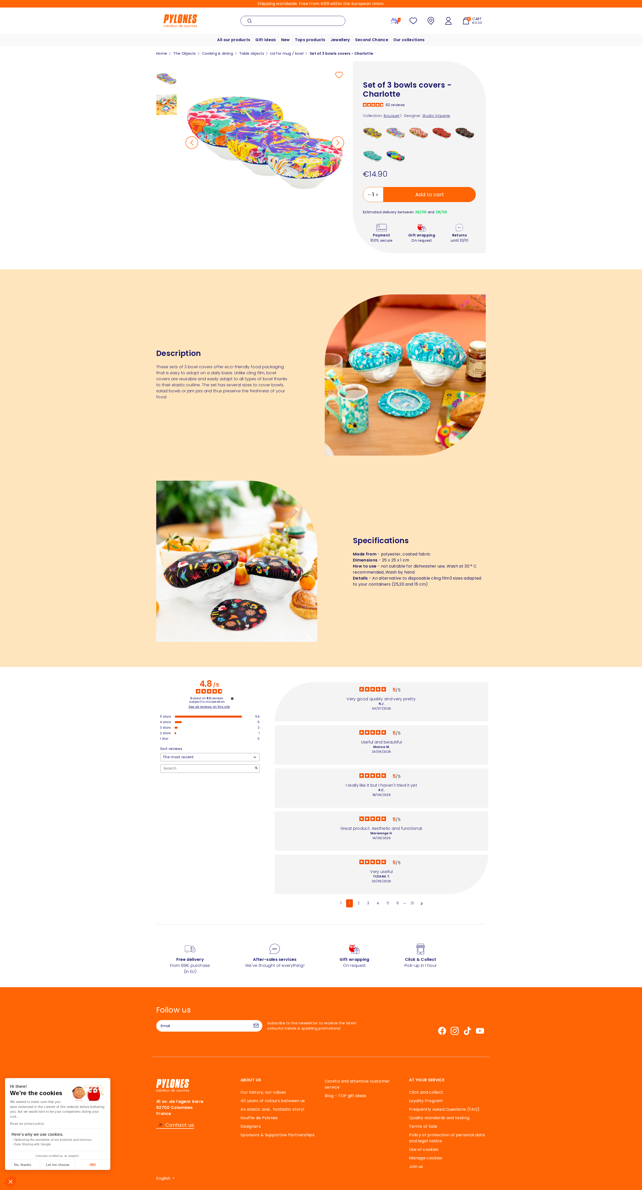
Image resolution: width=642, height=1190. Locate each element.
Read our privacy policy (27, 1123)
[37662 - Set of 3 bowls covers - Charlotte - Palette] (395, 156)
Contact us (179, 1125)
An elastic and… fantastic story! (272, 1109)
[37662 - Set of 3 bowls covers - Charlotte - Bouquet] (395, 133)
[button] (11, 1181)
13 (412, 903)
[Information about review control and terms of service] (232, 699)
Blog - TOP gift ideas (345, 1096)
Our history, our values (263, 1092)
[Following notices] (422, 903)
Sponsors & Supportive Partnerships (277, 1135)
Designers (250, 1126)
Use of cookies (423, 1149)
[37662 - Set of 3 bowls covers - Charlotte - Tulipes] (418, 133)
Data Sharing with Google (32, 1144)
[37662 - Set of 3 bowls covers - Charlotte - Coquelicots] (441, 133)
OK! (93, 1165)
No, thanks (22, 1165)
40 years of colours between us (272, 1101)
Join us (416, 1166)
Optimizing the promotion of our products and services (53, 1140)
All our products (233, 39)
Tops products (310, 39)
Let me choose (57, 1165)
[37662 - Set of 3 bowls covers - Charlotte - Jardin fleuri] (464, 133)
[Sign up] (256, 1026)
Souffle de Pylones (259, 1118)
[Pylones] (180, 20)
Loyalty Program (426, 1101)
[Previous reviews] (341, 902)
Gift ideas (265, 39)
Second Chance (371, 39)
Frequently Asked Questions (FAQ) (444, 1109)
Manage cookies (425, 1158)
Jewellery (340, 39)
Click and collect (426, 1092)
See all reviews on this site (209, 707)
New (285, 39)
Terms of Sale (423, 1126)
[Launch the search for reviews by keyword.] (256, 768)
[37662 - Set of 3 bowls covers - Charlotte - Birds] (372, 156)
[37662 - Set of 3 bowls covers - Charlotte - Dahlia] (372, 133)
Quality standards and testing (439, 1118)
